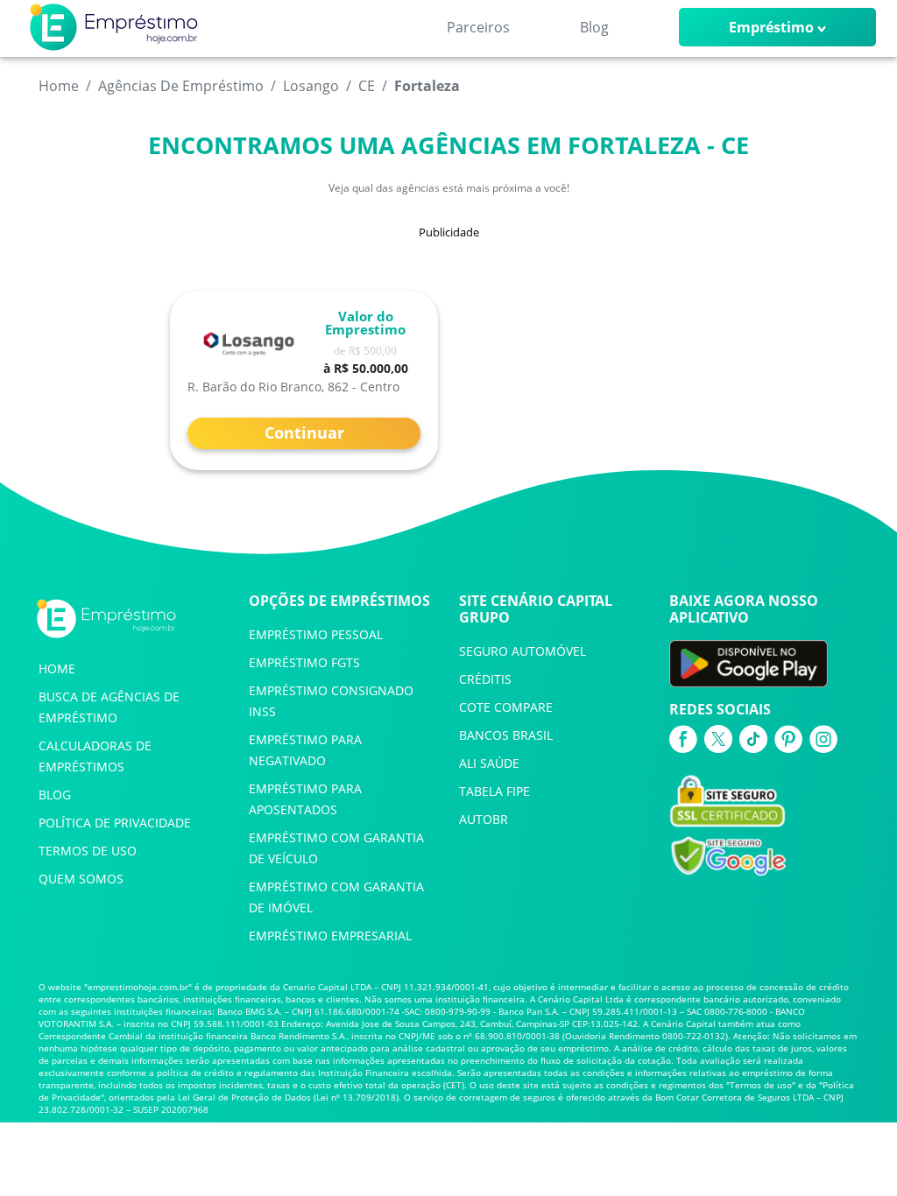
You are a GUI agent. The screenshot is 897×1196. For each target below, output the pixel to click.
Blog (594, 27)
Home (59, 85)
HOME (57, 668)
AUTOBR (483, 819)
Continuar (304, 432)
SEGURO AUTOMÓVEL (522, 651)
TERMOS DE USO (88, 850)
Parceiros (478, 27)
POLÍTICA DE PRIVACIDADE (115, 822)
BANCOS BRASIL (506, 735)
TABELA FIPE (494, 791)
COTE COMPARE (506, 707)
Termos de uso (761, 1085)
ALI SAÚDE (489, 763)
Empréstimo (771, 27)
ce (366, 85)
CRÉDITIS (485, 679)
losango (311, 85)
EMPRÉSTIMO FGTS (304, 662)
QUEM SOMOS (81, 878)
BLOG (55, 794)
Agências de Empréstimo (181, 85)
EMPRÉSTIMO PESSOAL (316, 634)
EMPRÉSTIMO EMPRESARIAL (330, 935)
